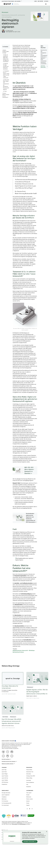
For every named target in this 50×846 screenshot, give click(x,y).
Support (28, 805)
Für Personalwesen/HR (6, 803)
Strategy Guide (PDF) (30, 775)
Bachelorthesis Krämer (18, 652)
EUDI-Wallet (5, 716)
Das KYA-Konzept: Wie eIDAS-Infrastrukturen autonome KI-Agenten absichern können (12, 721)
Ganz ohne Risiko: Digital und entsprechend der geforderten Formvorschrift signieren (6, 84)
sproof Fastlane (5, 775)
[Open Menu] (45, 4)
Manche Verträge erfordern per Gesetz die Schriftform (6, 66)
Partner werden (29, 798)
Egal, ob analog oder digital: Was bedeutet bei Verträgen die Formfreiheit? (6, 58)
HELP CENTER (40, 1)
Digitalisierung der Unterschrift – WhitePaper (24, 650)
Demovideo (28, 773)
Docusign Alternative (6, 792)
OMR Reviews (19, 822)
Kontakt (27, 794)
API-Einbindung (5, 782)
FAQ (27, 784)
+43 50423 (46, 1)
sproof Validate (5, 780)
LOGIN (35, 1)
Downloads (28, 780)
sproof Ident (4, 771)
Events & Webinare (30, 782)
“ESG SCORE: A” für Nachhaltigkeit (19, 824)
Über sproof (28, 792)
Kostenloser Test (29, 771)
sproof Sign (4, 769)
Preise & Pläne (29, 769)
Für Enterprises (5, 801)
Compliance (4, 796)
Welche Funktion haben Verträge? (5, 51)
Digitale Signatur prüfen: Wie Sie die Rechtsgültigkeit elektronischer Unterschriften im (37, 692)
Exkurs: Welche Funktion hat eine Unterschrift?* (5, 95)
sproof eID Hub (5, 778)
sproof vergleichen (5, 794)
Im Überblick (5, 46)
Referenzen (4, 798)
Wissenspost (30, 687)
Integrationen (4, 784)
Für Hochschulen (5, 805)
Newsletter (28, 786)
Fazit (6, 91)
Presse (27, 803)
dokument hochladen (29, 841)
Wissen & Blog (29, 778)
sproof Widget (5, 773)
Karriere (28, 801)
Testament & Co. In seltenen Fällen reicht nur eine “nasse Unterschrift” (6, 74)
